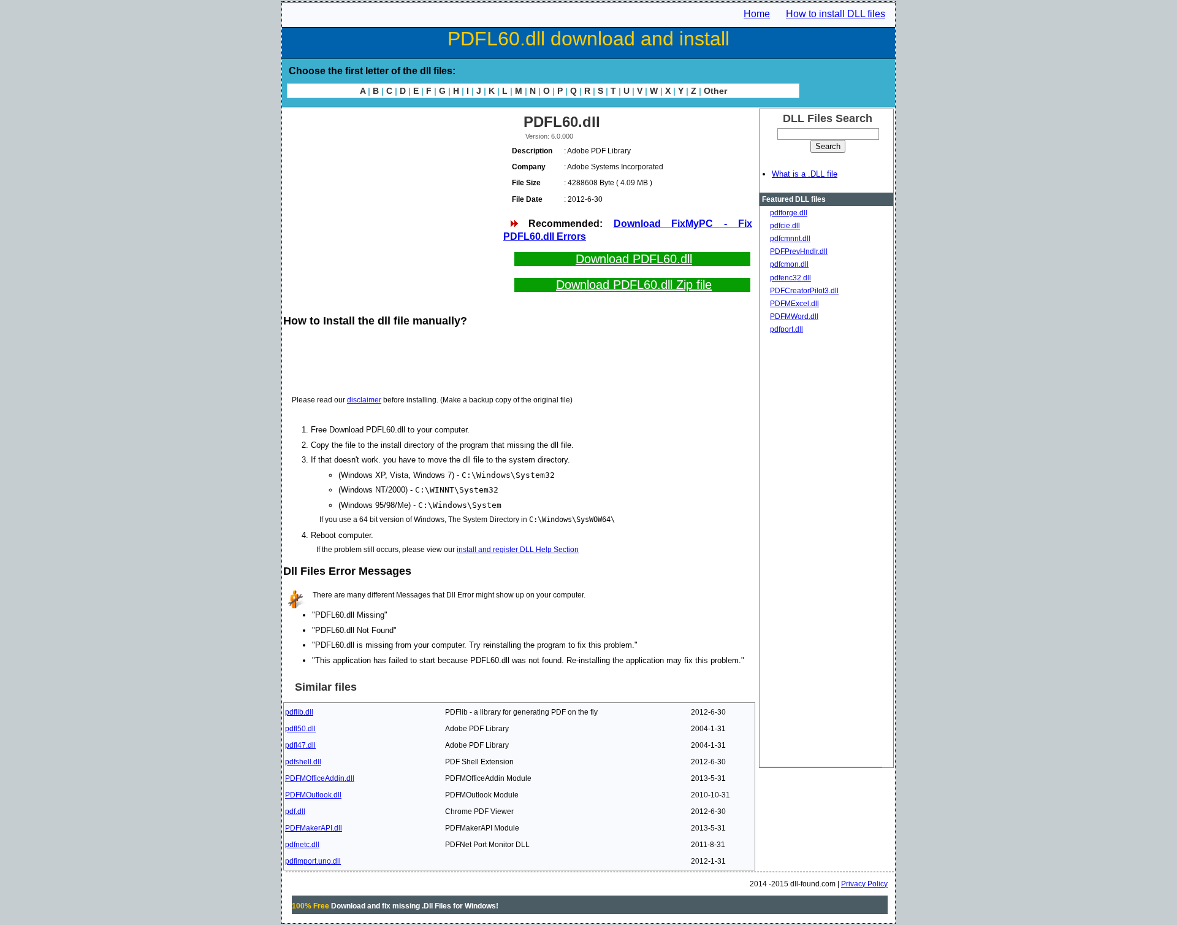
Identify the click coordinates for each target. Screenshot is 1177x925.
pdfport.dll (786, 329)
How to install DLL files (835, 14)
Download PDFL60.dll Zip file (634, 284)
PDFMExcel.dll (794, 303)
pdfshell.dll (303, 762)
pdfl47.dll (300, 745)
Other (715, 91)
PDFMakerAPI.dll (313, 828)
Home (757, 14)
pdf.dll (295, 811)
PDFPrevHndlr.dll (799, 251)
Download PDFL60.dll (634, 259)
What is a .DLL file (804, 173)
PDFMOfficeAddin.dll (319, 778)
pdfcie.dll (785, 225)
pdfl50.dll (300, 728)
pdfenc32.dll (790, 278)
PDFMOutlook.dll (313, 795)
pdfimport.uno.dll (313, 861)
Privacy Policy (864, 884)
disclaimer (364, 400)
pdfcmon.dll (789, 264)
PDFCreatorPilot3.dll (804, 290)
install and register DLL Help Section (518, 549)
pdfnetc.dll (302, 844)
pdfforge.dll (788, 213)
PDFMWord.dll (794, 316)
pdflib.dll (299, 712)
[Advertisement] (392, 196)
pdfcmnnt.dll (790, 238)
